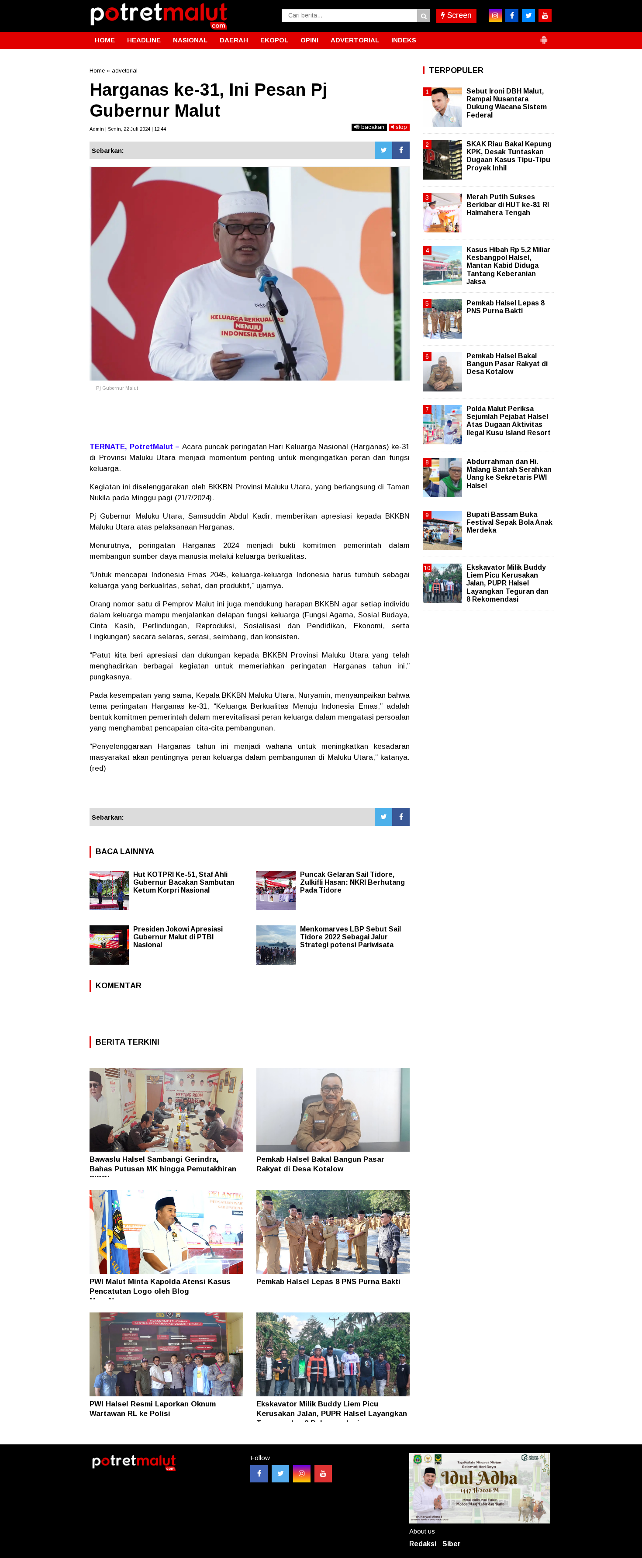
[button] (543, 36)
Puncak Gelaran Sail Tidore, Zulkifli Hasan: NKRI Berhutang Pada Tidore (352, 882)
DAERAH (234, 40)
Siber (451, 1544)
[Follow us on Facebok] (259, 1473)
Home (97, 70)
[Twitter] (383, 150)
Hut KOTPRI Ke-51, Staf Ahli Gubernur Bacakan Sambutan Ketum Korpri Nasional (184, 882)
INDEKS (403, 40)
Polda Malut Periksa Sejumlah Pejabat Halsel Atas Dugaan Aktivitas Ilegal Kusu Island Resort (508, 420)
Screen (458, 15)
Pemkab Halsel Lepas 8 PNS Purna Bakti (328, 1282)
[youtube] (545, 15)
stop (400, 127)
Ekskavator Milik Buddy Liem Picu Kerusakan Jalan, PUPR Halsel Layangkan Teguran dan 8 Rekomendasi (331, 1413)
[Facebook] (401, 150)
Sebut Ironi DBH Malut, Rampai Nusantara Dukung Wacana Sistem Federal (506, 103)
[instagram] (495, 15)
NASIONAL (190, 40)
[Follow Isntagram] (302, 1473)
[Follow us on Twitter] (280, 1473)
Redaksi (422, 1544)
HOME (105, 40)
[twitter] (528, 15)
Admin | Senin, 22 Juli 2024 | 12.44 (128, 129)
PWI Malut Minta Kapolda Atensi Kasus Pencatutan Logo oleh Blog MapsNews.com (160, 1291)
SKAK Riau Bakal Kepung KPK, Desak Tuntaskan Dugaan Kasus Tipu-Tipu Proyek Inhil (509, 156)
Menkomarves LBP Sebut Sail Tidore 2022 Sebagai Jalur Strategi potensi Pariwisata (350, 937)
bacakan (371, 127)
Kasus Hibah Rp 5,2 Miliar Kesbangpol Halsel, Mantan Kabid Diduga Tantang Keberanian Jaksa (508, 265)
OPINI (309, 40)
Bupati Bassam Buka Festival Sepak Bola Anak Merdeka (509, 522)
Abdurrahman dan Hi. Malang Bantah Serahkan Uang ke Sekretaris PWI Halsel (509, 473)
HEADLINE (144, 40)
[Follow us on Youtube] (323, 1473)
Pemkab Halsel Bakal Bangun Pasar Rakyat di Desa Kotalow (507, 363)
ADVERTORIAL (355, 40)
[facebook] (511, 15)
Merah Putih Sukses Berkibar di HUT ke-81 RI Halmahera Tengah (507, 204)
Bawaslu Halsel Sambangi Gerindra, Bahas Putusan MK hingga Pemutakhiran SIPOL (163, 1169)
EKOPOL (274, 40)
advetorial (125, 70)
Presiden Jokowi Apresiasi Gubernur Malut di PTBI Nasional (178, 937)
